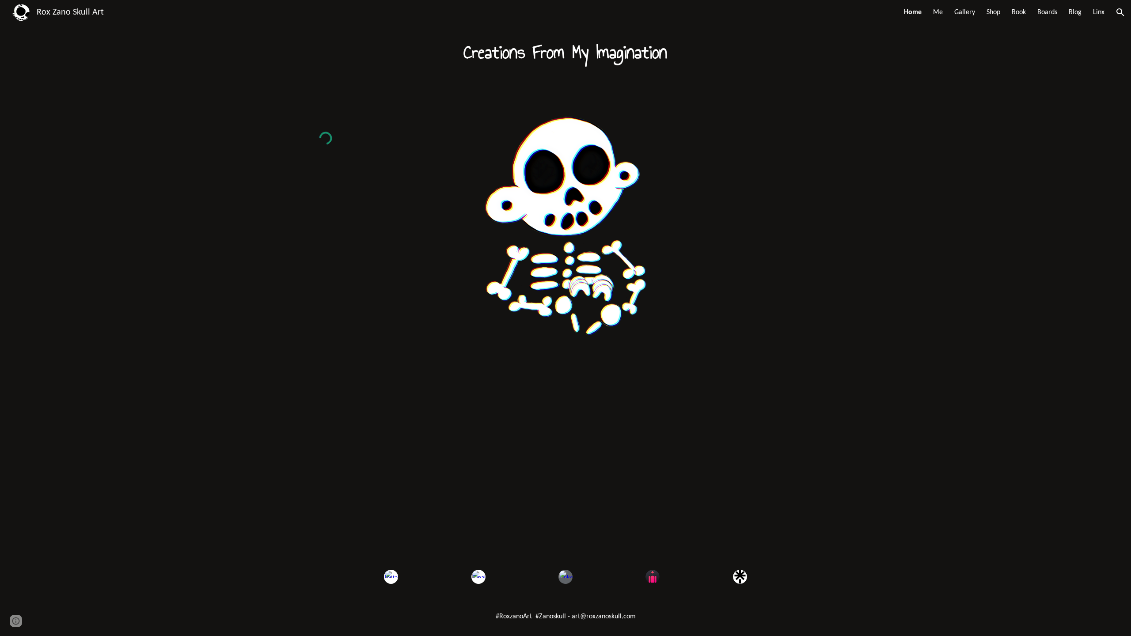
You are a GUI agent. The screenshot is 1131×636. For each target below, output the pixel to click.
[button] (1120, 12)
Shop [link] (993, 12)
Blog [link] (1075, 12)
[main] (565, 52)
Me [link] (938, 12)
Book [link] (1019, 12)
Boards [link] (1047, 12)
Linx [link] (1098, 12)
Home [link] (913, 12)
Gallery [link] (964, 12)
